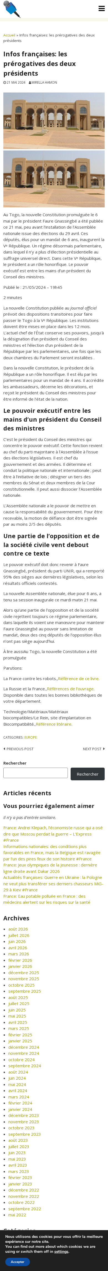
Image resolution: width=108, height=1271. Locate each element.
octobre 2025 (21, 985)
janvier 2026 (20, 966)
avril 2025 (17, 1022)
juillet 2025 (18, 1003)
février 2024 (20, 1103)
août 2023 (18, 1140)
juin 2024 (17, 1078)
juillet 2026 (18, 935)
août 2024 (18, 1072)
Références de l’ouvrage (70, 688)
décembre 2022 (23, 1190)
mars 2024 (18, 1097)
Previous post (20, 748)
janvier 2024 (20, 1109)
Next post (92, 748)
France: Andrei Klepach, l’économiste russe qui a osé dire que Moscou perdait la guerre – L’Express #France (53, 834)
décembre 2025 (23, 972)
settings (61, 1251)
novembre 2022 (23, 1196)
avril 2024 (17, 1090)
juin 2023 (17, 1152)
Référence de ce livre (78, 678)
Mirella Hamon (44, 82)
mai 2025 (17, 1016)
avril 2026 (17, 947)
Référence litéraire (53, 724)
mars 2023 (18, 1171)
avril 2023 (17, 1165)
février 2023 (20, 1177)
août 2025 (18, 997)
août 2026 (18, 929)
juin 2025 (17, 1010)
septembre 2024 (24, 1065)
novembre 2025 (23, 978)
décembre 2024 (23, 1047)
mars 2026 (18, 953)
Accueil (9, 35)
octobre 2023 (21, 1127)
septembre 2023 (24, 1134)
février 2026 (20, 960)
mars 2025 (18, 1028)
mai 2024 (17, 1084)
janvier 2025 (20, 1040)
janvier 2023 (20, 1184)
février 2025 (20, 1034)
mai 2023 (17, 1159)
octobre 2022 (21, 1202)
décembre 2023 (23, 1115)
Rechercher (15, 763)
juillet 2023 (18, 1146)
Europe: (30, 737)
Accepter (17, 1262)
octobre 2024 (21, 1059)
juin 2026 (17, 941)
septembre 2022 (24, 1208)
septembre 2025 (24, 991)
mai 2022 (17, 1214)
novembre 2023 (23, 1121)
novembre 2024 (23, 1053)
